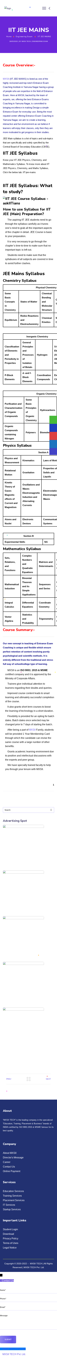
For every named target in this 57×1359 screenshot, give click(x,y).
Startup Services (12, 1209)
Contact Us (9, 1166)
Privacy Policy (10, 1238)
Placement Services (13, 1200)
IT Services (9, 1205)
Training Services (12, 1195)
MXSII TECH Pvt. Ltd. (34, 1267)
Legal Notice (10, 1247)
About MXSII (9, 1153)
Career (6, 1162)
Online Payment (11, 1171)
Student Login (10, 1229)
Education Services (13, 1191)
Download (8, 1234)
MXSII (6, 78)
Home (9, 36)
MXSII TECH (26, 41)
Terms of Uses (10, 1243)
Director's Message (13, 1157)
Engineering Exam (24, 36)
